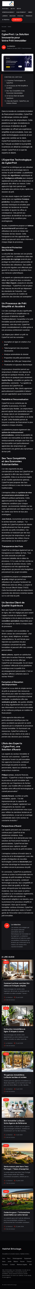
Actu (13, 8)
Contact (17, 19)
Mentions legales (22, 1264)
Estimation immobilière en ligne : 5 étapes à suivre (14, 1030)
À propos (5, 19)
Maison (12, 16)
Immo (30, 12)
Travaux (29, 16)
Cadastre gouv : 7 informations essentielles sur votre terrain (17, 1213)
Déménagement (8, 12)
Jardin (5, 16)
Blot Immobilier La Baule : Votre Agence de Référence (15, 1122)
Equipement (21, 12)
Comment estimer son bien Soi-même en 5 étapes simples (17, 984)
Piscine (21, 16)
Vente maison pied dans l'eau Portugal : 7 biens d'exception (16, 1167)
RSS (30, 1264)
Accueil (5, 8)
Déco (19, 8)
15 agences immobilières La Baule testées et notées (15, 1076)
